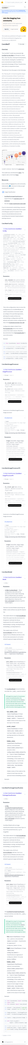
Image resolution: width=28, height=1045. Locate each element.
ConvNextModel (13, 590)
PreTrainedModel (21, 615)
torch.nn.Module (7, 632)
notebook (7, 201)
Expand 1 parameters (15, 680)
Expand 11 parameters (15, 298)
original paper (21, 169)
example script (18, 198)
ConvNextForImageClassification (13, 196)
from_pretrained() (9, 601)
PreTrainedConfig (7, 328)
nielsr (19, 172)
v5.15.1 (6, 12)
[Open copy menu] (25, 44)
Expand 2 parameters (15, 903)
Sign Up (6, 29)
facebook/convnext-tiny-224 (16, 322)
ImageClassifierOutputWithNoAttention (13, 875)
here (17, 175)
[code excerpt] (25, 343)
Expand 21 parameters (15, 401)
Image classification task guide (17, 203)
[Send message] (25, 1042)
